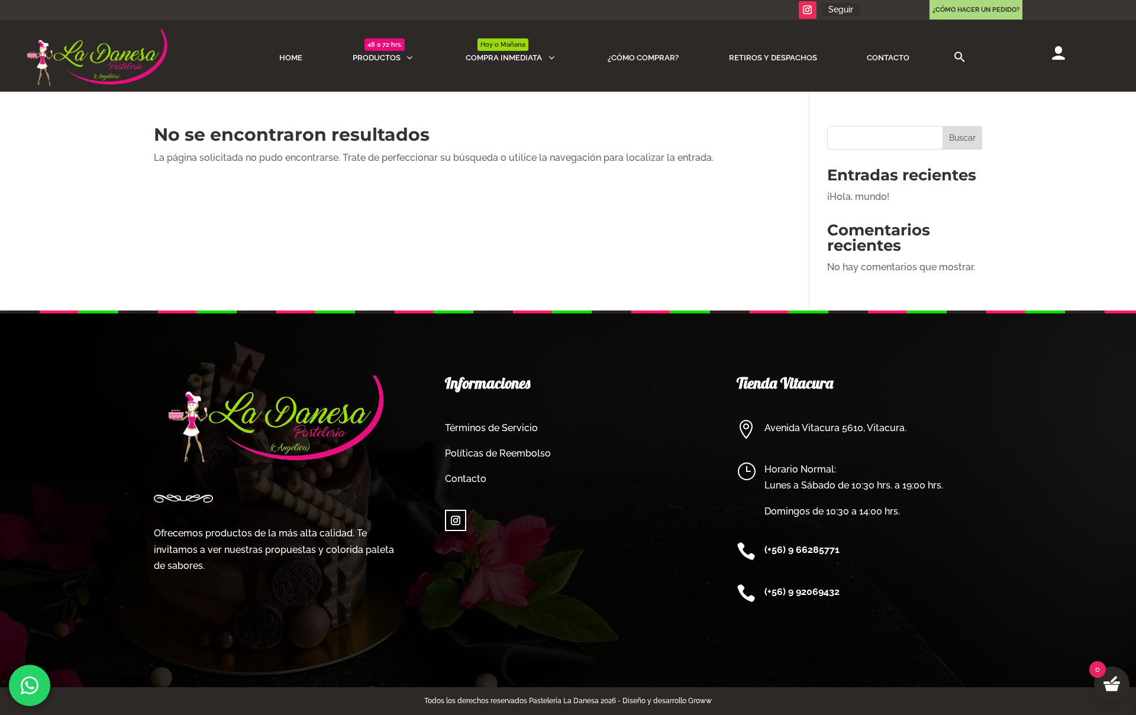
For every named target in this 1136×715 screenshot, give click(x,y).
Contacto (465, 478)
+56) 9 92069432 (803, 591)
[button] (960, 57)
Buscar (962, 138)
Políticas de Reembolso (498, 453)
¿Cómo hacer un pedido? (975, 10)
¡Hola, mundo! (858, 196)
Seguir (840, 9)
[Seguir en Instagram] (807, 10)
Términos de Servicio (491, 427)
